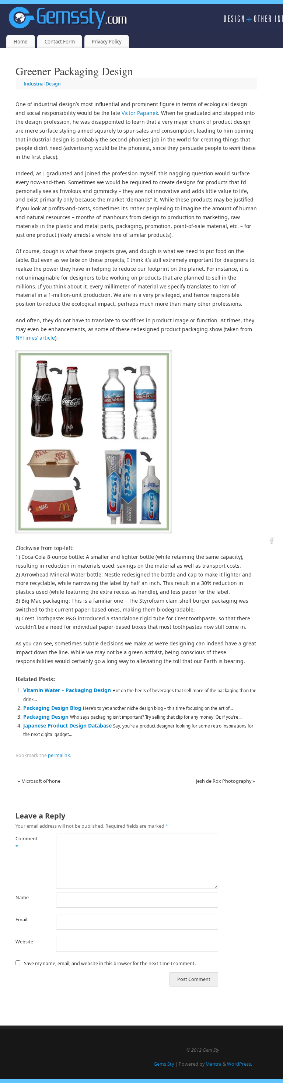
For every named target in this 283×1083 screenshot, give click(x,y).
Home (21, 41)
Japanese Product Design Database (67, 725)
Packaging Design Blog (52, 707)
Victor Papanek (140, 112)
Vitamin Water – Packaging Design (67, 690)
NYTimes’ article (35, 337)
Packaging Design (46, 716)
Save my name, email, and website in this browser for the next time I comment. (110, 963)
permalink (59, 755)
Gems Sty (164, 1064)
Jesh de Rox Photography (225, 781)
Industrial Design (42, 84)
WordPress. (239, 1064)
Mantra (213, 1064)
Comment (25, 842)
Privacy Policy (107, 41)
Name (22, 897)
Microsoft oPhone (39, 781)
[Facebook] (271, 541)
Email (21, 919)
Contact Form (60, 41)
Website (24, 942)
